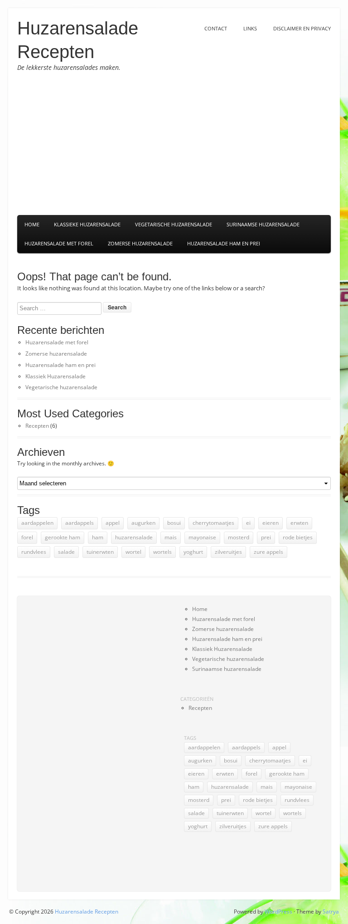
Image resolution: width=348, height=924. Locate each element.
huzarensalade (134, 537)
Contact (215, 28)
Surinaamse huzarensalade (226, 669)
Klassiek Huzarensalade (55, 376)
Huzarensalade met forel (58, 243)
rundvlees (33, 552)
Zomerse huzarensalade (140, 243)
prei (266, 537)
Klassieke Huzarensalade (87, 224)
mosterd (238, 537)
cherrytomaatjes (213, 523)
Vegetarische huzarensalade (61, 387)
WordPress (278, 911)
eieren (270, 523)
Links (250, 28)
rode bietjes (298, 537)
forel (27, 537)
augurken (143, 523)
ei (248, 523)
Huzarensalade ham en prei (223, 243)
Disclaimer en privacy (302, 28)
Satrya (331, 911)
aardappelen (37, 523)
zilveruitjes (228, 552)
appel (113, 523)
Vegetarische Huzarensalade (173, 224)
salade (66, 552)
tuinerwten (100, 552)
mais (170, 537)
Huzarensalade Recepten (86, 911)
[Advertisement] (174, 143)
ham (97, 537)
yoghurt (193, 552)
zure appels (268, 552)
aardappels (79, 523)
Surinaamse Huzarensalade (263, 224)
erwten (299, 523)
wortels (162, 552)
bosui (174, 523)
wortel (133, 552)
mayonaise (202, 537)
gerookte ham (62, 537)
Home (31, 224)
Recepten (37, 426)
